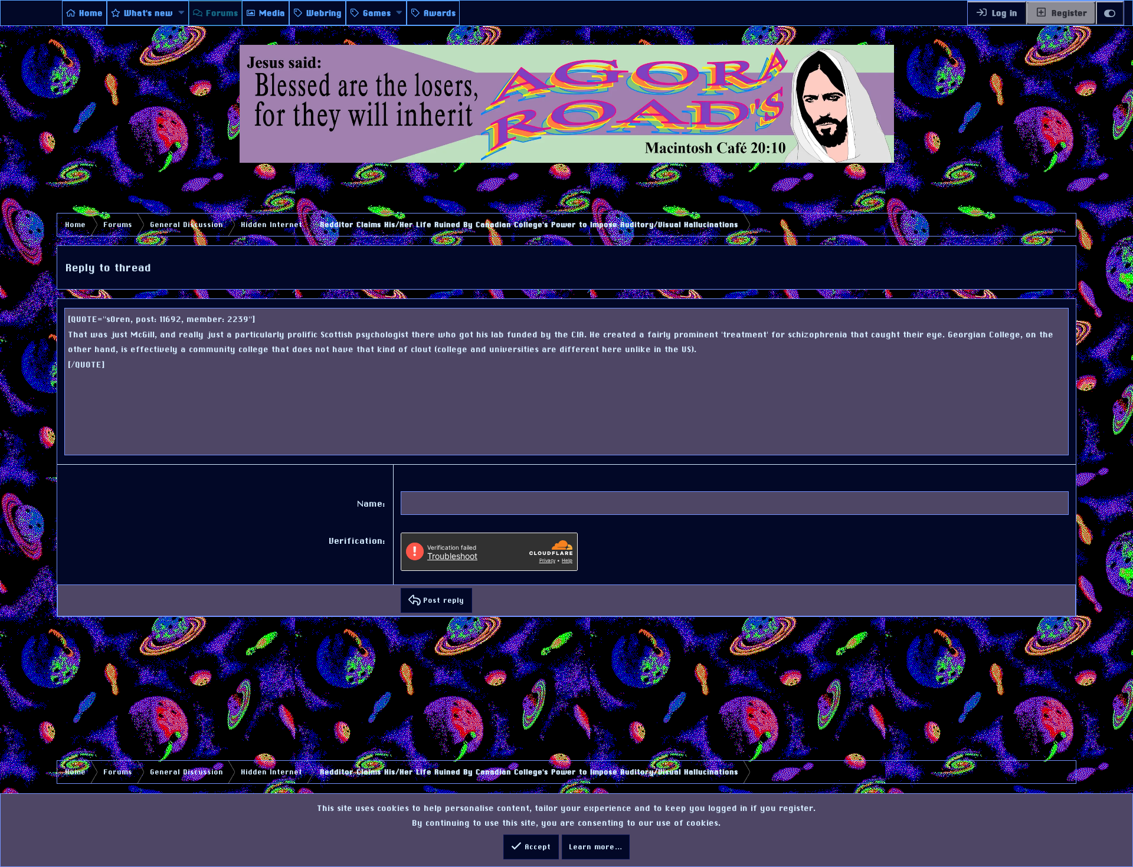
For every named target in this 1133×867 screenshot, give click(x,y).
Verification (356, 541)
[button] (182, 13)
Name (370, 503)
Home (91, 13)
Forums (222, 13)
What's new (149, 13)
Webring (324, 13)
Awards (440, 13)
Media (273, 13)
